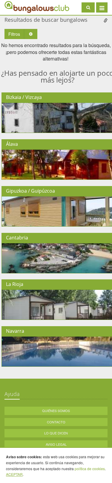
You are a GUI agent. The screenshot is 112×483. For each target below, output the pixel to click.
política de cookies (90, 468)
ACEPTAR (14, 474)
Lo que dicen (56, 433)
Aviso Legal (56, 444)
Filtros (14, 34)
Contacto (56, 421)
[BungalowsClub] (19, 6)
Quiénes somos (56, 410)
